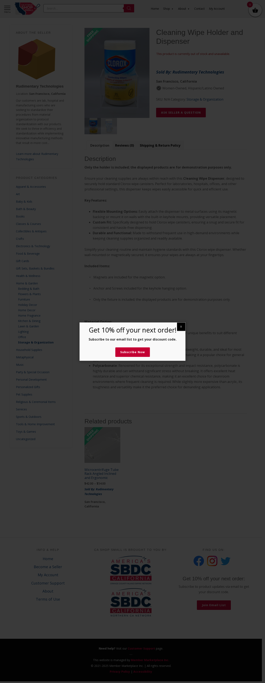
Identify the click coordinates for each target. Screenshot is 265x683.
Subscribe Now (132, 352)
